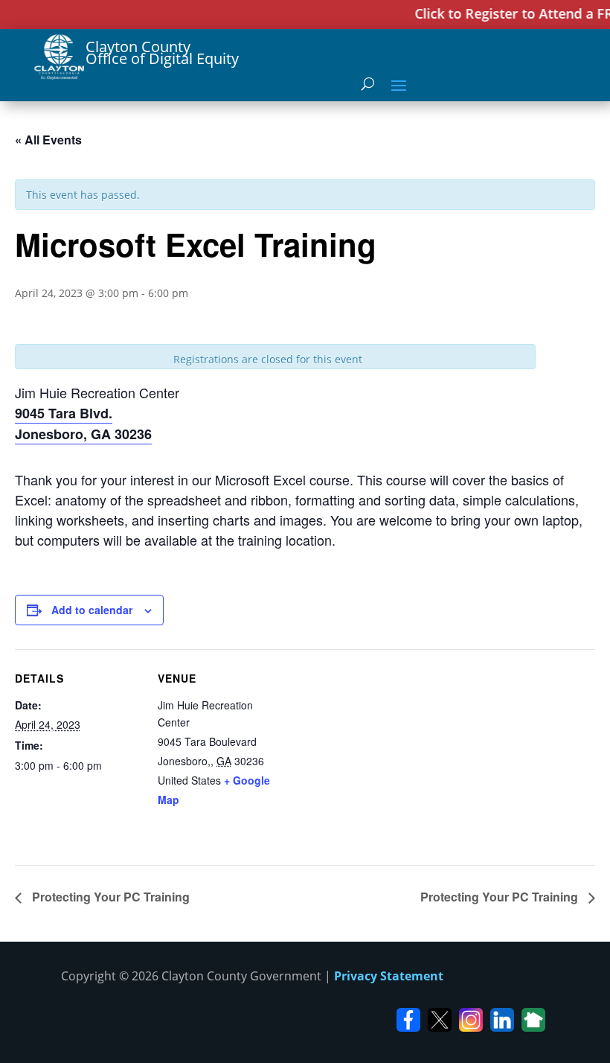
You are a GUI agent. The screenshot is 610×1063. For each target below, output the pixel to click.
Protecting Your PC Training (109, 896)
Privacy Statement (388, 976)
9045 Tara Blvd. (63, 413)
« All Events (48, 139)
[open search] (368, 84)
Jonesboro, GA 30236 (83, 434)
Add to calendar (91, 609)
